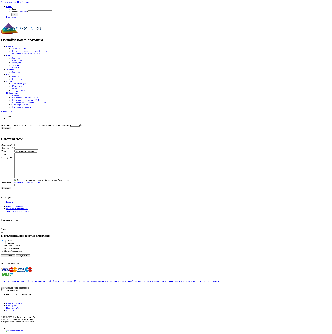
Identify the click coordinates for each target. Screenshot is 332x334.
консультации (113, 281)
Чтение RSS (6, 111)
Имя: (13, 9)
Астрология (13, 281)
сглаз (195, 281)
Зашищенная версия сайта (17, 211)
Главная (9, 202)
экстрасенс (214, 281)
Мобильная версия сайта (17, 209)
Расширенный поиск (15, 206)
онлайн (131, 281)
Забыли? (23, 12)
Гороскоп (56, 281)
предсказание (158, 281)
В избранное (23, 2)
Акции (4, 281)
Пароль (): (19, 12)
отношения (140, 281)
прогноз (178, 281)
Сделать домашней (9, 2)
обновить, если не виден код (27, 182)
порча (148, 281)
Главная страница (14, 303)
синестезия (204, 281)
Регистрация (11, 17)
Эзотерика (85, 281)
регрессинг (187, 281)
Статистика (11, 310)
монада (123, 281)
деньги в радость (98, 281)
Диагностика (67, 281)
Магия (77, 281)
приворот (169, 281)
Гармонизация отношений (39, 281)
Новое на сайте (13, 308)
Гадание (23, 281)
